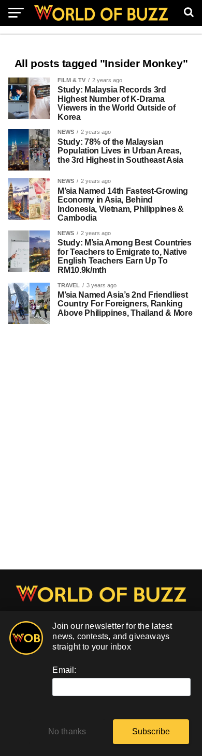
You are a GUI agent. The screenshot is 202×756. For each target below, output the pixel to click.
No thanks (67, 731)
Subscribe (151, 731)
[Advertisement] (101, 452)
